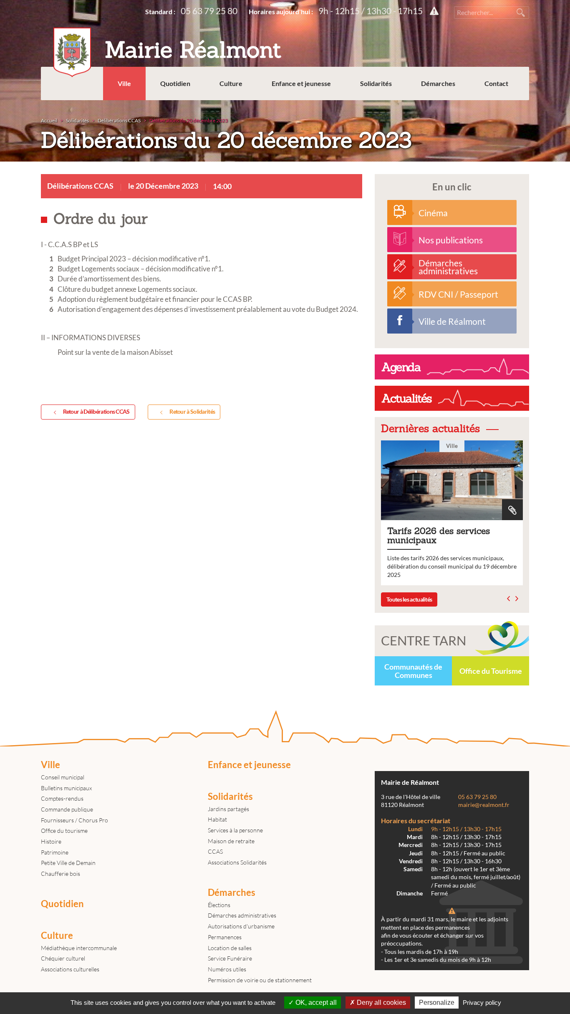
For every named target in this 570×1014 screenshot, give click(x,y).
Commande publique (67, 809)
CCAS (215, 851)
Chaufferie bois (60, 873)
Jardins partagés (228, 808)
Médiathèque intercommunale (79, 947)
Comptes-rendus (62, 798)
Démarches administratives (242, 915)
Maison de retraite (231, 841)
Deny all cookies (380, 1002)
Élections (219, 904)
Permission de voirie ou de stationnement (260, 980)
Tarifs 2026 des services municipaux (452, 512)
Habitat (217, 819)
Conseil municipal (62, 777)
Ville (124, 83)
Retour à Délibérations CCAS (96, 411)
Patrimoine (54, 852)
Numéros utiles (227, 969)
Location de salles (230, 947)
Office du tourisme (64, 830)
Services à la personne (235, 830)
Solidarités (376, 83)
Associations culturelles (70, 969)
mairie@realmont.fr (483, 805)
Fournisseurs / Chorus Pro (74, 820)
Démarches (438, 83)
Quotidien (175, 83)
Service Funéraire (230, 958)
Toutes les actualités (409, 599)
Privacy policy (482, 1002)
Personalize (436, 1002)
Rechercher (521, 12)
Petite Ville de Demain (68, 862)
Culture (230, 83)
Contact (496, 83)
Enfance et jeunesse (301, 83)
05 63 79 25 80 (209, 10)
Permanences (225, 937)
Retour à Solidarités (192, 411)
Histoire (51, 841)
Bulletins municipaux (66, 787)
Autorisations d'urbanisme (241, 926)
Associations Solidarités (237, 862)
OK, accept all (315, 1002)
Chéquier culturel (63, 958)
